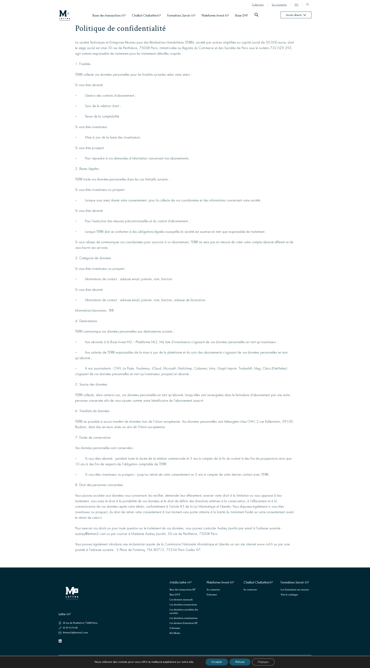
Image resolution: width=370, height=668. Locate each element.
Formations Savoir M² (181, 15)
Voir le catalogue (289, 594)
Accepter (216, 662)
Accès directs (294, 15)
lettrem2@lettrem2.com (75, 632)
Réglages (263, 662)
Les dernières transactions (183, 604)
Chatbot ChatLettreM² (146, 15)
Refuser (240, 662)
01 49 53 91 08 (70, 627)
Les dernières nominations (184, 618)
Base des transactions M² (109, 15)
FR (307, 4)
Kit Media (175, 633)
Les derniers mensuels (181, 599)
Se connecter (279, 4)
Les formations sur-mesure (295, 589)
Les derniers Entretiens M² (184, 623)
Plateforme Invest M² (215, 15)
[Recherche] (256, 15)
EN (296, 4)
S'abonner (258, 4)
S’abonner (212, 594)
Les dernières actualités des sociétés (184, 611)
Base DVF (241, 15)
